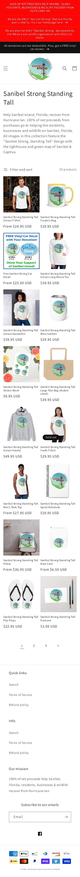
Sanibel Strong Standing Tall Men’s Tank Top (20, 505)
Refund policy (19, 705)
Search (14, 685)
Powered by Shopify (50, 869)
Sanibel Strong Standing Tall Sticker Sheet (20, 388)
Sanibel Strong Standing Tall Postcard (57, 618)
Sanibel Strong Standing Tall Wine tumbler (57, 332)
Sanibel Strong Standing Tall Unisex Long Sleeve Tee (57, 275)
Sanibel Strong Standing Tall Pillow (20, 561)
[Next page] (58, 646)
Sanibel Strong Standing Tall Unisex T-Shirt (20, 218)
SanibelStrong (34, 869)
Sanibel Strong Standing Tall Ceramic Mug (57, 218)
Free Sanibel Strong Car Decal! (17, 275)
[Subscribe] (66, 817)
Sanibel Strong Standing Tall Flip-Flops (20, 618)
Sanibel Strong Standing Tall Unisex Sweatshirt (20, 332)
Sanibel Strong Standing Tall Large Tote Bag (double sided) (57, 390)
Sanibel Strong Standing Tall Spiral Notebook (57, 505)
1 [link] (22, 645)
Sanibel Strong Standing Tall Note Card (57, 561)
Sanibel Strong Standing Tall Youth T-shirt (57, 448)
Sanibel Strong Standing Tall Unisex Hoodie (20, 448)
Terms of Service (20, 695)
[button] (5, 68)
